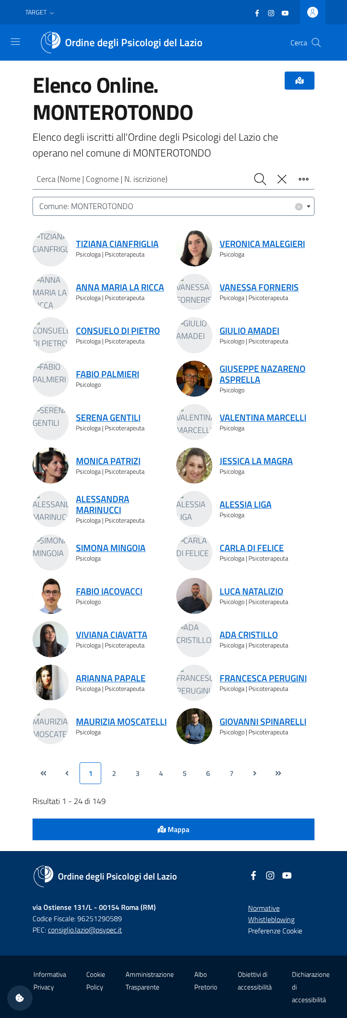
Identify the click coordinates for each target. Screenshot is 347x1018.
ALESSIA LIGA (246, 504)
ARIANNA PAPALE (110, 678)
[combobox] (173, 206)
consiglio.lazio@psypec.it (85, 929)
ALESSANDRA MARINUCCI (102, 504)
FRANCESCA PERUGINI (263, 678)
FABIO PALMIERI (107, 374)
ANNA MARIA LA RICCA (120, 287)
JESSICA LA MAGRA (256, 461)
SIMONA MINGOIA (110, 547)
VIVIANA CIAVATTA (111, 634)
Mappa (177, 829)
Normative (264, 908)
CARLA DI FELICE (252, 547)
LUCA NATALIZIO (251, 591)
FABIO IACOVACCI (109, 591)
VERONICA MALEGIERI (262, 243)
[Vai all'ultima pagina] (278, 773)
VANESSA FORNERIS (259, 287)
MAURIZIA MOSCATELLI (121, 721)
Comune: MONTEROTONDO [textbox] (170, 206)
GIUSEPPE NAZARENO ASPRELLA (262, 374)
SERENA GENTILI (108, 417)
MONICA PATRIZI (108, 461)
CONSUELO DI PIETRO (118, 330)
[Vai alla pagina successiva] (255, 773)
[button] (40, 12)
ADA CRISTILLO (249, 634)
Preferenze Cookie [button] (275, 930)
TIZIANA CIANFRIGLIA (117, 243)
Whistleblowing (271, 919)
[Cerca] (316, 42)
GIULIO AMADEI (249, 330)
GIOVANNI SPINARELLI (263, 721)
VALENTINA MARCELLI (263, 417)
